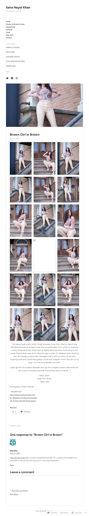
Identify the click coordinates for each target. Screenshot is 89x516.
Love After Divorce (13, 56)
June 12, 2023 (15, 453)
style (19, 426)
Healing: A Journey (13, 47)
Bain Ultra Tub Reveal (20, 491)
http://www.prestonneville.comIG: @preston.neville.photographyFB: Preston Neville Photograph (23, 398)
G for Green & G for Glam (15, 61)
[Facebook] (12, 78)
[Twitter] (7, 78)
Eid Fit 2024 (10, 52)
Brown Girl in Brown (25, 134)
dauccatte (13, 451)
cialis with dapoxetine (18, 458)
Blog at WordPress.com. (44, 511)
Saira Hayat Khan (18, 7)
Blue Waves (14, 494)
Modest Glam (11, 66)
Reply (12, 465)
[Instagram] (16, 78)
